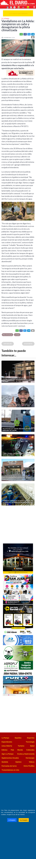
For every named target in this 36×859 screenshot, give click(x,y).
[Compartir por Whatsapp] (21, 34)
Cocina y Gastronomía (25, 754)
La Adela (17, 335)
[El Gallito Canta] (7, 7)
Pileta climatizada (7, 335)
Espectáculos (7, 742)
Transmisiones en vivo (10, 770)
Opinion (18, 762)
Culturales (30, 750)
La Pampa (5, 738)
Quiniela (5, 762)
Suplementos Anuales (10, 758)
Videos (31, 762)
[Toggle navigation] (34, 7)
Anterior (8, 344)
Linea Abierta (7, 746)
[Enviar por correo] (32, 37)
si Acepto (11, 820)
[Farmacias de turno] (15, 7)
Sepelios (18, 738)
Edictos (4, 750)
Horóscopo (30, 758)
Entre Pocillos (29, 766)
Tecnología (30, 742)
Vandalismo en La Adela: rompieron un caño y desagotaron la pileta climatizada (18, 25)
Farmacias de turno (9, 766)
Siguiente (28, 344)
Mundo (20, 750)
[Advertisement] (18, 525)
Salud (32, 746)
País (12, 750)
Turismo (21, 746)
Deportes (30, 738)
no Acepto (24, 820)
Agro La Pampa (7, 754)
